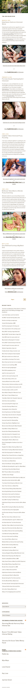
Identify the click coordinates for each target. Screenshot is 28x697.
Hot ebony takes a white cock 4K (10, 389)
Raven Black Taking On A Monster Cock (11, 392)
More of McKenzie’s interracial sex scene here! (14, 233)
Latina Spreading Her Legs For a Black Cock (12, 519)
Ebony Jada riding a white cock (9, 378)
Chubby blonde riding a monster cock (11, 351)
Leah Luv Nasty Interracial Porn (9, 569)
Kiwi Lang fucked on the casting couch (11, 328)
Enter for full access (14, 72)
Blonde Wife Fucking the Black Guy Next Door (13, 507)
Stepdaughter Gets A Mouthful (9, 409)
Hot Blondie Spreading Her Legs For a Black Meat (13, 466)
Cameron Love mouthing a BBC (9, 364)
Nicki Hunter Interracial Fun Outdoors (11, 494)
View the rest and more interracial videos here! (14, 65)
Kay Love (5, 673)
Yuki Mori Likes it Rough (7, 474)
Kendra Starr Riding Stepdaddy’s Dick (11, 431)
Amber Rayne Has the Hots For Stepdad (11, 414)
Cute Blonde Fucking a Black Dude (10, 533)
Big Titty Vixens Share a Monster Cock (11, 517)
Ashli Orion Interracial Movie (9, 400)
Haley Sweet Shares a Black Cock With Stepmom (13, 561)
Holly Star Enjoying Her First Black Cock (11, 452)
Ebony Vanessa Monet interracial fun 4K (11, 387)
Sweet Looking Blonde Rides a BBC (10, 558)
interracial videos (10, 95)
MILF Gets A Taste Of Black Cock (10, 395)
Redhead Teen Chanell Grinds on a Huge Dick (12, 455)
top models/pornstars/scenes (12, 620)
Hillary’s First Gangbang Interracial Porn (11, 591)
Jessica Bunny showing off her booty (11, 359)
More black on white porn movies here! (14, 288)
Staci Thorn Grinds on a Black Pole (10, 485)
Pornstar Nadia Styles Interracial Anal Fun (12, 458)
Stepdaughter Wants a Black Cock (10, 439)
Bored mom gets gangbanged (9, 367)
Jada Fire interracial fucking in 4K (10, 376)
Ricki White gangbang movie (9, 370)
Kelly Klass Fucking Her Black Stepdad (11, 497)
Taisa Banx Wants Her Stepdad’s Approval (12, 398)
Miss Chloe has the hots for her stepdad (11, 362)
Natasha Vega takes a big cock (9, 348)
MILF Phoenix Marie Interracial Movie (11, 472)
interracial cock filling (8, 33)
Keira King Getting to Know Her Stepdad (11, 491)
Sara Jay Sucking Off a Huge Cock (10, 403)
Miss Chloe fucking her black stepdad (11, 353)
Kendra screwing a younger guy (9, 320)
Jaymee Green (7, 680)
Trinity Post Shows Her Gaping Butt (10, 509)
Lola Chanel (6, 667)
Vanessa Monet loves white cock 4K (10, 381)
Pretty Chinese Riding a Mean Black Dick (11, 488)
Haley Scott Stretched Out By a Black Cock (12, 528)
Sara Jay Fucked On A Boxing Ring (10, 420)
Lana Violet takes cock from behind (10, 315)
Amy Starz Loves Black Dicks (9, 460)
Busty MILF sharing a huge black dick (11, 331)
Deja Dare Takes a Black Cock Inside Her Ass (12, 525)
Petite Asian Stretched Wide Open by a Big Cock (13, 477)
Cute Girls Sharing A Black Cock (9, 406)
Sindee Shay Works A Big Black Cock (11, 423)
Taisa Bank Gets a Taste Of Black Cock (11, 437)
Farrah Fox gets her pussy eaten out (10, 345)
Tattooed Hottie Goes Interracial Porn (11, 586)
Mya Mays (5, 660)
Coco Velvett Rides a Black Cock (9, 539)
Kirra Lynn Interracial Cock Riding (10, 536)
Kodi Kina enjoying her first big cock (10, 326)
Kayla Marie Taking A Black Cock (9, 428)
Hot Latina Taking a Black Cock (9, 589)
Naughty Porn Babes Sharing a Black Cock (12, 447)
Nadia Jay (5, 654)
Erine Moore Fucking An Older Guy (10, 417)
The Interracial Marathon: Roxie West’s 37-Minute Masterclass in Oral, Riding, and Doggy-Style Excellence (14, 310)
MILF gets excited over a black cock (10, 356)
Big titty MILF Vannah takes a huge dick (11, 334)
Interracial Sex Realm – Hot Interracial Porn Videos (11, 5)
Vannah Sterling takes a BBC (9, 323)
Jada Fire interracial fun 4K (8, 373)
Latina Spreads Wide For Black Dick (10, 575)
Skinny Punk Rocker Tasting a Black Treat (12, 463)
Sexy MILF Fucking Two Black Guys (10, 499)
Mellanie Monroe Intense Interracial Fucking (12, 541)
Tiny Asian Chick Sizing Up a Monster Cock (12, 483)
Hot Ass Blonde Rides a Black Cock (10, 580)
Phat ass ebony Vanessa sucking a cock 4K (12, 384)
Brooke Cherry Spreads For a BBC (10, 566)
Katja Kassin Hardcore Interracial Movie (11, 572)
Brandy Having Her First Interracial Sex (11, 578)
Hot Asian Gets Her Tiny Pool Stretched (11, 522)
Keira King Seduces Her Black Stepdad (11, 412)
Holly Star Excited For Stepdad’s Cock (11, 434)
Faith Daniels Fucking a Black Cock (10, 550)
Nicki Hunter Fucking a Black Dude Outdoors (12, 449)
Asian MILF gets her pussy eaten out (10, 337)
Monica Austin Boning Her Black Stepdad (12, 425)
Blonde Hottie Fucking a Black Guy (10, 544)
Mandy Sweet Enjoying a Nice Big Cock (11, 555)
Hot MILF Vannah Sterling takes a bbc (11, 317)
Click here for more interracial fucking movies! (14, 122)
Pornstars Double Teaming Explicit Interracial (13, 583)
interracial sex (9, 39)
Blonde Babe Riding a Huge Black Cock (11, 564)
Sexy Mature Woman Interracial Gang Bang (12, 530)
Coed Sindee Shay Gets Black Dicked (11, 469)
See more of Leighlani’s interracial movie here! (14, 179)
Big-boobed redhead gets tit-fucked (10, 339)
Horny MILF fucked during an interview (11, 342)
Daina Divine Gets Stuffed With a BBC (11, 480)
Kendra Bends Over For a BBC (9, 547)
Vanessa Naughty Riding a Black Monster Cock (13, 553)
